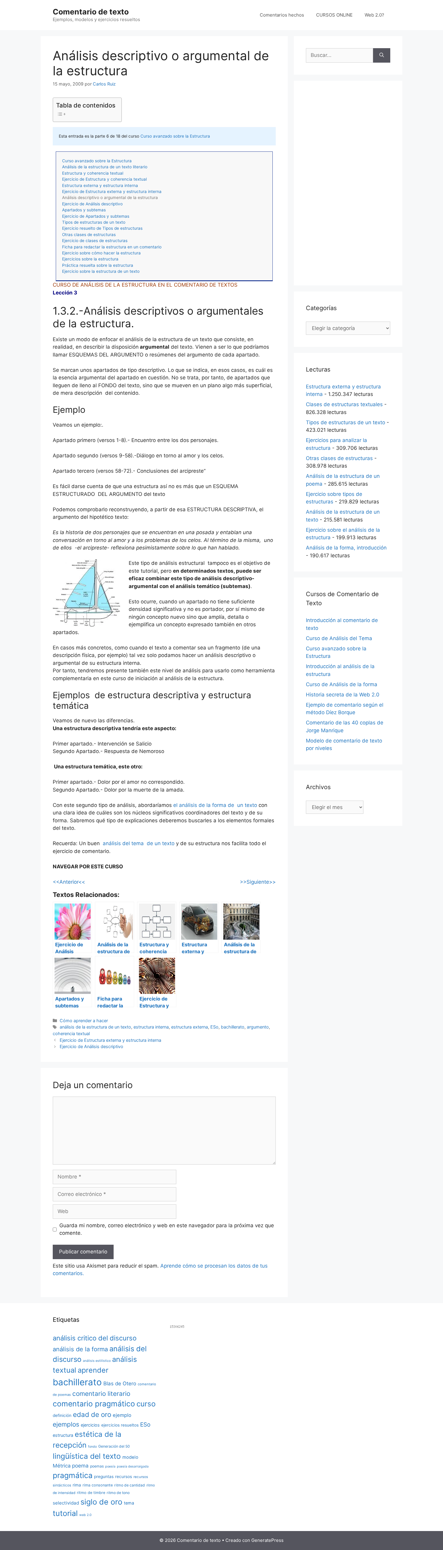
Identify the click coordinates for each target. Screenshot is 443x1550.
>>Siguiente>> (258, 882)
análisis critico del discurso (95, 1338)
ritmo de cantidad (129, 1485)
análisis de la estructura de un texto (95, 1026)
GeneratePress (267, 1540)
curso (146, 1403)
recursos (123, 1476)
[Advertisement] (348, 183)
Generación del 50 (114, 1446)
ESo (214, 1026)
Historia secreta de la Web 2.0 (342, 695)
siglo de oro (101, 1501)
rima (77, 1485)
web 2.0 (85, 1515)
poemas (97, 1466)
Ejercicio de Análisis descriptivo (92, 203)
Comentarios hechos (282, 15)
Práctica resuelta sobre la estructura (97, 265)
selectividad (66, 1503)
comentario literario (101, 1393)
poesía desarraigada (133, 1466)
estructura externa (189, 1026)
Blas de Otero (119, 1383)
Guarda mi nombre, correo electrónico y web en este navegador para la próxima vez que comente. (166, 1229)
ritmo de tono (118, 1492)
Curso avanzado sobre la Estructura (175, 136)
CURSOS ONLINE (334, 15)
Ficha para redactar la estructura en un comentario (112, 246)
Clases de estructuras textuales (344, 404)
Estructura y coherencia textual (92, 173)
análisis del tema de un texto (138, 843)
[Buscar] (381, 55)
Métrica (62, 1466)
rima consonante (98, 1485)
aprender (93, 1370)
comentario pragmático (94, 1403)
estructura (63, 1435)
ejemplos (66, 1424)
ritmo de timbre (91, 1492)
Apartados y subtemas (84, 209)
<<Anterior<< (69, 882)
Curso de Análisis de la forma (341, 684)
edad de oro (92, 1414)
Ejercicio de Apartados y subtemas (95, 216)
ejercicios (90, 1424)
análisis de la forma (80, 1349)
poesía (110, 1466)
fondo (92, 1447)
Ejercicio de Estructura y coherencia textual (104, 179)
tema (129, 1502)
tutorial (65, 1513)
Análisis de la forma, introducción (346, 548)
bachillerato (232, 1026)
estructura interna (151, 1026)
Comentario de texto (91, 11)
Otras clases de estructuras (89, 234)
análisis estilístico (97, 1361)
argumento (258, 1026)
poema (80, 1465)
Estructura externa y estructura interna (100, 185)
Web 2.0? (374, 15)
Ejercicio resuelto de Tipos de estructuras (102, 228)
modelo (130, 1457)
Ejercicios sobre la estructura (90, 259)
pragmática (73, 1475)
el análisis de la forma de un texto (215, 805)
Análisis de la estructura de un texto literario (104, 166)
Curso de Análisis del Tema (339, 638)
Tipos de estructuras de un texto (93, 222)
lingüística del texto (87, 1456)
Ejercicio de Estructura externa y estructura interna (112, 191)
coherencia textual (71, 1033)
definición (62, 1415)
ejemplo (122, 1415)
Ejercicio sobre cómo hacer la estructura (101, 253)
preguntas (104, 1476)
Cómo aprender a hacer (84, 1020)
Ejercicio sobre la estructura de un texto (101, 271)
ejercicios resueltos (120, 1425)
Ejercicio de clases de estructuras (94, 240)
